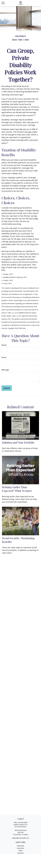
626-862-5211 (23, 825)
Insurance (20, 853)
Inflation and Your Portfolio (18, 442)
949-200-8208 (22, 822)
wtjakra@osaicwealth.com (20, 838)
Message (5, 370)
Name (4, 345)
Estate (21, 851)
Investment (20, 848)
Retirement (20, 846)
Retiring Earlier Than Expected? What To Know (17, 488)
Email (3, 357)
